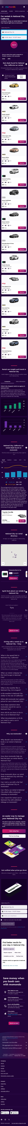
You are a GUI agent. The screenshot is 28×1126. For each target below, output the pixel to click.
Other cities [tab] (18, 952)
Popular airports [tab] (8, 952)
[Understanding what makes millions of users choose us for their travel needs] (26, 734)
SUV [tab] (20, 460)
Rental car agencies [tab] (9, 949)
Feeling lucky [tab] (19, 956)
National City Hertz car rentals (10, 965)
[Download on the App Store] (14, 1112)
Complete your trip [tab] (9, 956)
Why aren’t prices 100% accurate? (12, 1048)
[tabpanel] (14, 410)
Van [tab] (25, 460)
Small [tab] (3, 460)
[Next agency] (24, 563)
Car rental (5, 1054)
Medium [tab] (9, 460)
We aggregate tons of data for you (12, 1045)
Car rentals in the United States (16, 1054)
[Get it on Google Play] (5, 1112)
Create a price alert (12, 1014)
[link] (22, 521)
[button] (2, 7)
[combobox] (6, 28)
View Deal (22, 98)
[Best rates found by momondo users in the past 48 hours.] (26, 64)
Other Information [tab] (20, 381)
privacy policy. (4, 928)
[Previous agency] (3, 563)
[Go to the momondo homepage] (10, 7)
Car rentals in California (8, 1055)
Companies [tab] (7, 381)
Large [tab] (15, 460)
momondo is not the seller (9, 1042)
